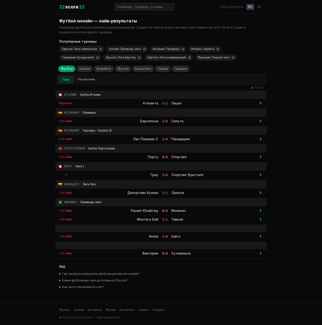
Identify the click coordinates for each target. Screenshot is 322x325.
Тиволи (177, 219)
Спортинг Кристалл (187, 175)
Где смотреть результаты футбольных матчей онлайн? (101, 274)
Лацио (176, 103)
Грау (154, 175)
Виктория (150, 253)
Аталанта (150, 103)
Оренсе (177, 193)
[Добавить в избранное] (100, 49)
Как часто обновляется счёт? (83, 287)
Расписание (86, 79)
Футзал (123, 68)
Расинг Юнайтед (144, 211)
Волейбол (104, 68)
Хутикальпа (180, 253)
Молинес (178, 211)
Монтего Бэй (147, 219)
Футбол (67, 68)
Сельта (177, 121)
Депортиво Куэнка (142, 193)
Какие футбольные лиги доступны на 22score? (95, 280)
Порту (153, 157)
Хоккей (84, 68)
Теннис (163, 68)
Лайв (65, 79)
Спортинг (179, 157)
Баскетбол (143, 68)
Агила (153, 236)
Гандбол (181, 68)
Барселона (149, 121)
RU (250, 6)
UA (259, 6)
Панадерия (180, 139)
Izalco (176, 236)
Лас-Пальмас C (145, 139)
